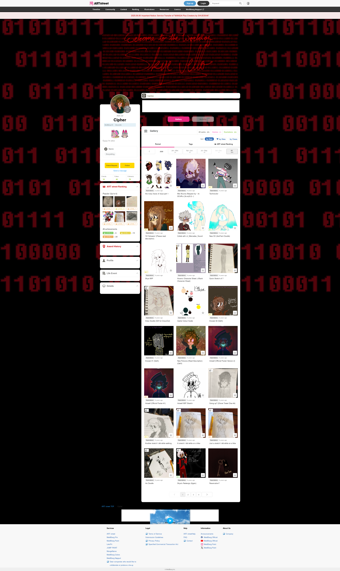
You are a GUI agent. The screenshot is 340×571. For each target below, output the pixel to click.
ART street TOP (108, 506)
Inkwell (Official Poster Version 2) (222, 361)
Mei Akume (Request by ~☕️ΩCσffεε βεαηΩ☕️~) (188, 194)
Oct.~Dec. (219, 151)
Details (110, 285)
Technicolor (213, 193)
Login (203, 3)
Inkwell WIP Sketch (185, 403)
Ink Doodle (149, 483)
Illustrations (149, 9)
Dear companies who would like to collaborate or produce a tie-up (123, 563)
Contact (190, 540)
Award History (114, 246)
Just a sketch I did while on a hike (222, 443)
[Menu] (248, 3)
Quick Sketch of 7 (216, 278)
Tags (191, 144)
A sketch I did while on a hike (188, 443)
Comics (177, 9)
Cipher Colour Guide (185, 321)
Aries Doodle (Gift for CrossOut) (157, 321)
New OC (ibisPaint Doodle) (219, 236)
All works (204, 132)
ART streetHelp (189, 533)
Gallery (178, 119)
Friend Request (111, 165)
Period (158, 144)
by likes (222, 139)
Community (110, 9)
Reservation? (214, 483)
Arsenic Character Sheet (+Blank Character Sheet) (190, 279)
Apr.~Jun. (189, 151)
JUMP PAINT (112, 547)
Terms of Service (155, 533)
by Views (233, 139)
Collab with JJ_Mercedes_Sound (190, 236)
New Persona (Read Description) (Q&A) (189, 362)
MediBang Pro (112, 537)
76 (130, 179)
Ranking (135, 9)
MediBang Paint (113, 540)
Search (240, 3)
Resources (164, 9)
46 (117, 179)
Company (229, 533)
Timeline (96, 9)
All (232, 151)
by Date (209, 139)
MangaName (111, 551)
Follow (127, 165)
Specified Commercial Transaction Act (163, 544)
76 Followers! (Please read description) (155, 237)
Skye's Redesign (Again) (186, 483)
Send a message (120, 170)
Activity (202, 119)
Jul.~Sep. (204, 151)
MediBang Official (210, 537)
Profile (110, 260)
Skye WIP (149, 278)
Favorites (171, 186)
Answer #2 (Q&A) (216, 321)
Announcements (207, 533)
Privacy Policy (154, 540)
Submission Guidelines (154, 537)
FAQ (185, 537)
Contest (123, 9)
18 (104, 179)
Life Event (112, 273)
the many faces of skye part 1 (156, 193)
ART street (111, 533)
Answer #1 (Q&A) (152, 361)
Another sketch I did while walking (158, 443)
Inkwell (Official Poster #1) (155, 403)
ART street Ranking (117, 186)
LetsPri (109, 544)
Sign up (190, 3)
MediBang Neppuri (196, 9)
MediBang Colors (113, 554)
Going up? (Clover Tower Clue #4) (222, 403)
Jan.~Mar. (175, 151)
